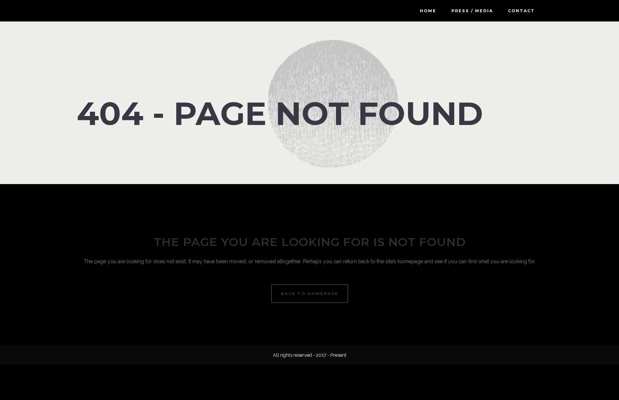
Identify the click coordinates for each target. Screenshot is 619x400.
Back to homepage (310, 293)
